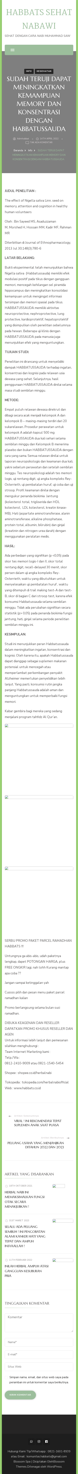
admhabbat (23, 138)
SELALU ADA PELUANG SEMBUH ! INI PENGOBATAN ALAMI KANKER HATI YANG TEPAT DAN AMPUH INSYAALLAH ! (25, 1236)
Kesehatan (44, 71)
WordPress (54, 1467)
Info (29, 71)
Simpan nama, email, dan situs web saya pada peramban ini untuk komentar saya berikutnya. (39, 1379)
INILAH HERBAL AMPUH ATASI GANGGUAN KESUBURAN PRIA (26, 1271)
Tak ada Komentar (41, 142)
